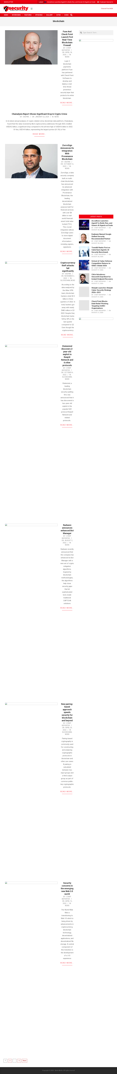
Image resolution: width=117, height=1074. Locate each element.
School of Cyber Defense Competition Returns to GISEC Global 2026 (102, 263)
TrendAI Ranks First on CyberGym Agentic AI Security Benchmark (101, 250)
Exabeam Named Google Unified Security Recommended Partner (101, 236)
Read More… (67, 103)
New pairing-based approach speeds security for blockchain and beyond (67, 712)
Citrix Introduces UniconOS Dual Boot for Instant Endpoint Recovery (102, 276)
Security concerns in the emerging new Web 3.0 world (67, 888)
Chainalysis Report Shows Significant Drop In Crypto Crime (39, 114)
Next (24, 1061)
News (67, 57)
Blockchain (65, 280)
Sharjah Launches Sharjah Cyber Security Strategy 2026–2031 (102, 290)
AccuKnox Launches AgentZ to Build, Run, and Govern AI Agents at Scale (71, 2)
